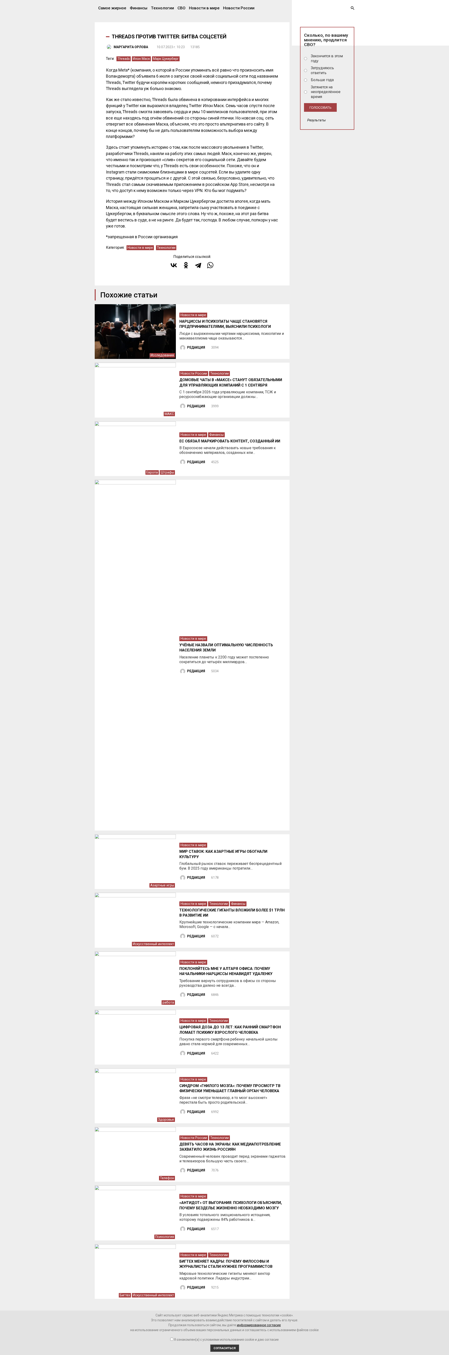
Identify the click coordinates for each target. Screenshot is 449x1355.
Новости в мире (204, 8)
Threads (123, 59)
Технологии (162, 8)
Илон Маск (141, 59)
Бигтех (125, 1295)
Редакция (196, 347)
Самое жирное (112, 8)
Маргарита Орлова (131, 47)
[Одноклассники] (186, 265)
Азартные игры (162, 885)
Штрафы (167, 472)
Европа (152, 472)
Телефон (167, 1178)
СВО (181, 8)
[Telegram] (198, 265)
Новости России (238, 8)
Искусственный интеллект (153, 944)
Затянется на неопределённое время (325, 92)
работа (168, 1003)
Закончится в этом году (327, 58)
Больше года (322, 80)
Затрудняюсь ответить (322, 70)
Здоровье (166, 1120)
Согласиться (225, 1348)
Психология (164, 1237)
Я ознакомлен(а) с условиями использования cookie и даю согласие (226, 1339)
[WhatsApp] (210, 265)
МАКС (169, 414)
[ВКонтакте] (173, 265)
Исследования (162, 355)
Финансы (138, 8)
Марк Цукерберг (166, 59)
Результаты (316, 120)
